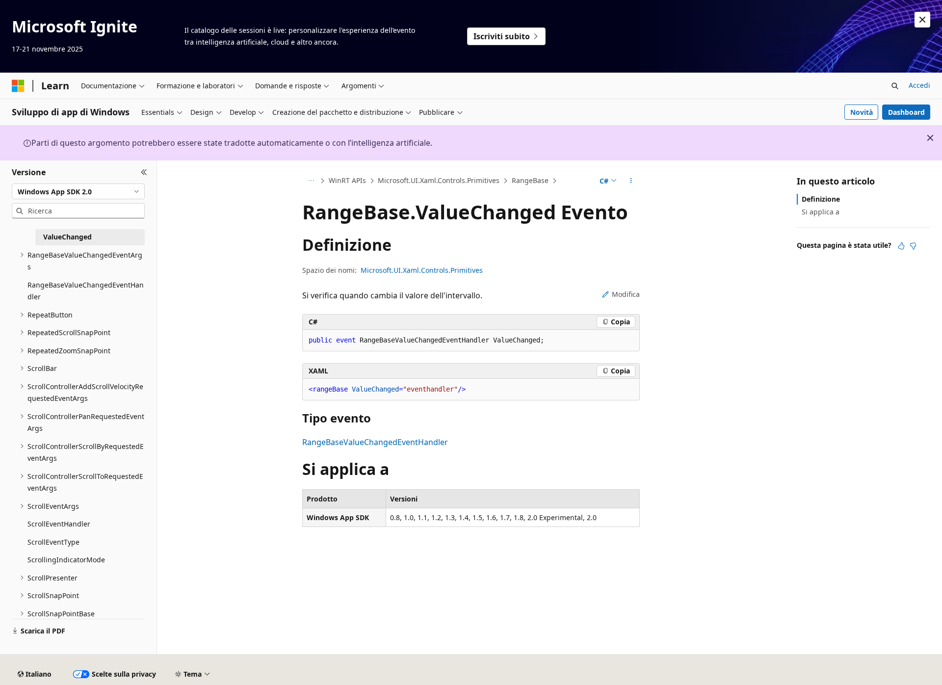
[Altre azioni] (631, 181)
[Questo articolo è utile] (901, 246)
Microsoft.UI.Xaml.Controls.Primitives (438, 180)
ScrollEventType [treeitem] (53, 542)
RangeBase (530, 180)
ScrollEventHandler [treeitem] (58, 523)
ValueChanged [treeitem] (67, 236)
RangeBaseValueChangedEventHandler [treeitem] (85, 291)
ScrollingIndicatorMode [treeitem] (66, 559)
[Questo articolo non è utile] (913, 246)
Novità (861, 112)
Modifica (626, 294)
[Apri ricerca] (895, 86)
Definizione (821, 199)
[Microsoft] (18, 85)
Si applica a (820, 211)
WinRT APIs (347, 180)
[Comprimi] (144, 172)
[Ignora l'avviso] (922, 19)
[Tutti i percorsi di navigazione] (310, 181)
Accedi (919, 85)
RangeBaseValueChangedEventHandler (375, 442)
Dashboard (906, 112)
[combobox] (78, 191)
